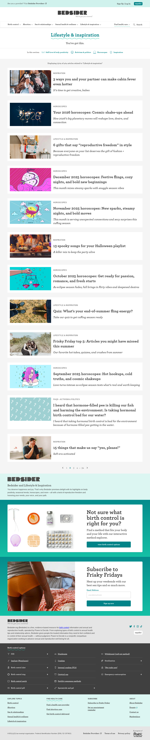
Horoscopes (102, 52)
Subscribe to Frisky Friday (99, 703)
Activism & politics (83, 52)
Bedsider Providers (36, 3)
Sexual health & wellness (18, 716)
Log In (127, 4)
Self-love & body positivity (57, 52)
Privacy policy (124, 733)
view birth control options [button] (109, 544)
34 (83, 467)
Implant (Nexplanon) (19, 661)
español (138, 3)
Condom (61, 661)
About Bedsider (135, 703)
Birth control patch (19, 681)
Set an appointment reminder (96, 708)
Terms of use (110, 733)
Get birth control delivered (58, 714)
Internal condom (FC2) (67, 667)
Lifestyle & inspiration (17, 721)
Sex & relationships (16, 712)
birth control (64, 628)
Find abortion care (54, 709)
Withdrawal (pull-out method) (117, 654)
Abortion (11, 707)
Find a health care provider (58, 705)
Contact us (134, 712)
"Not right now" (111, 667)
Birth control (13, 703)
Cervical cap (63, 674)
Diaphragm (62, 654)
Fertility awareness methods (69, 681)
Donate (132, 707)
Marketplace (134, 716)
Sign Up (120, 4)
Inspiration (118, 52)
